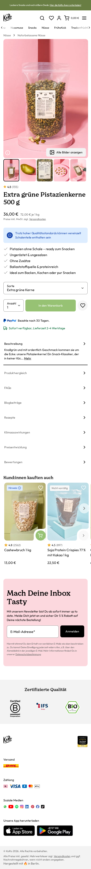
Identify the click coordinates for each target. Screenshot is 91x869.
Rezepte (9, 417)
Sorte (10, 286)
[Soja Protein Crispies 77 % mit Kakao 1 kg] (68, 524)
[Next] (89, 27)
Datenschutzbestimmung (28, 654)
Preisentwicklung (15, 447)
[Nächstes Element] (83, 170)
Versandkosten (37, 219)
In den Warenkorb (51, 305)
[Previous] (1, 27)
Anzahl (11, 303)
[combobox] (44, 289)
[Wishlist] (51, 18)
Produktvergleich (15, 373)
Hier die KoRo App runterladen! (65, 5)
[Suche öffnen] (42, 18)
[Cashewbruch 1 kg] (25, 524)
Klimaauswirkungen (17, 432)
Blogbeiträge (13, 403)
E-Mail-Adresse (22, 631)
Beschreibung (13, 344)
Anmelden (72, 631)
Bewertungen (13, 462)
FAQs (7, 388)
